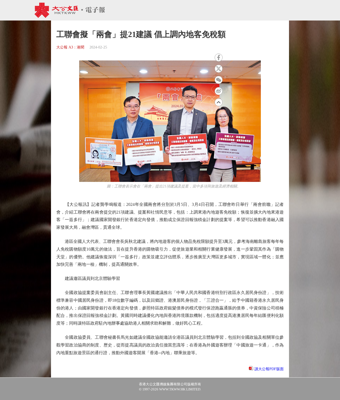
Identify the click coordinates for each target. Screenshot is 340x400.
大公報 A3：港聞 (70, 47)
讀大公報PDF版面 (269, 369)
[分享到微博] (219, 91)
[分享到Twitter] (219, 69)
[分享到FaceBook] (219, 58)
